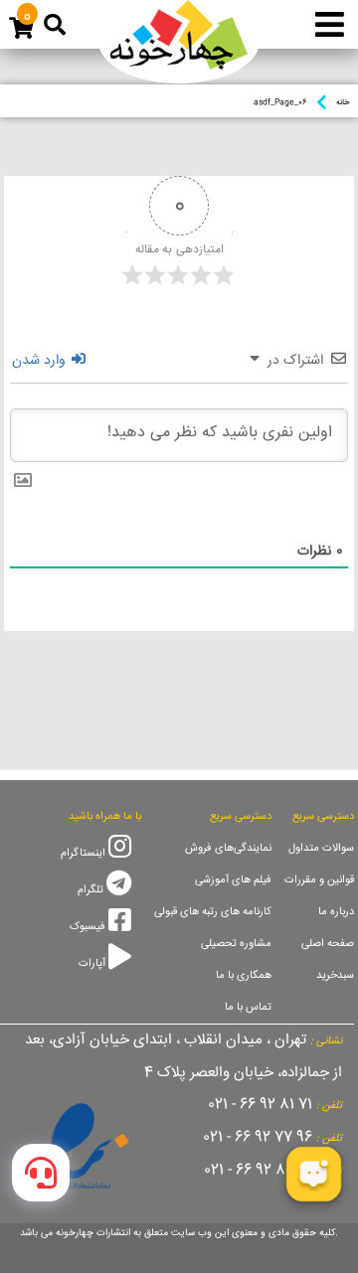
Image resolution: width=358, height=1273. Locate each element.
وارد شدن (41, 361)
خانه (342, 102)
